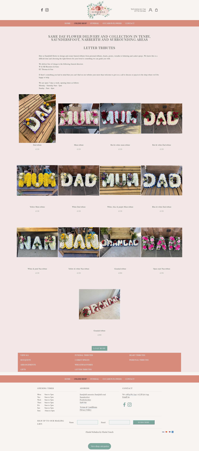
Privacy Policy (85, 410)
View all (24, 355)
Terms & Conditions (88, 407)
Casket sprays (82, 360)
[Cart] (158, 10)
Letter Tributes (83, 369)
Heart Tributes (137, 355)
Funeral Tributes (84, 355)
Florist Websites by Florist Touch (99, 432)
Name (71, 422)
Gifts (23, 369)
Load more (99, 348)
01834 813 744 (140, 9)
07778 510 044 (140, 11)
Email (103, 422)
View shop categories (100, 446)
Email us (126, 397)
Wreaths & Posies (84, 364)
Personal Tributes (139, 360)
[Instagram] (47, 10)
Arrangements (28, 364)
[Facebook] (42, 10)
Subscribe (143, 422)
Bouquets (25, 360)
